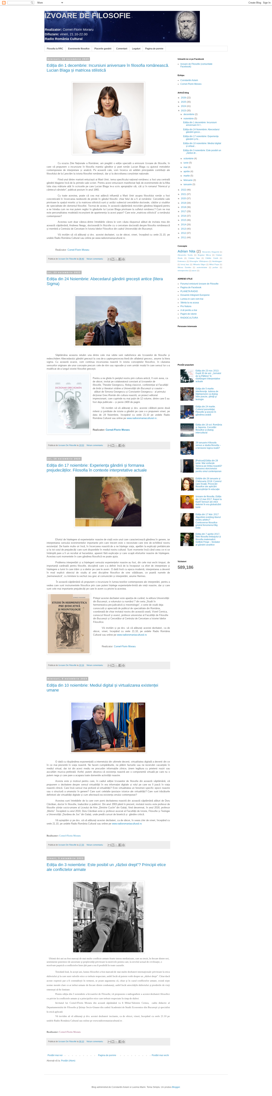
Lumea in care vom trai (191, 299)
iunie (186, 162)
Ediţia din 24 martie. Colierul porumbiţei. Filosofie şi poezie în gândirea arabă (206, 410)
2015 (184, 220)
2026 (184, 97)
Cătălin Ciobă (211, 258)
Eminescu (182, 261)
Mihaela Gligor (199, 264)
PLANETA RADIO (189, 291)
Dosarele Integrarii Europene (195, 295)
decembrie (189, 114)
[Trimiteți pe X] (116, 259)
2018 (184, 207)
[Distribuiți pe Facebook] (120, 259)
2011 (184, 237)
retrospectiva (183, 271)
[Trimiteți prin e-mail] (109, 259)
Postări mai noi (55, 1055)
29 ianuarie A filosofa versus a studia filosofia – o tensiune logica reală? (208, 445)
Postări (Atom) (68, 1060)
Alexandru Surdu (185, 255)
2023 (184, 110)
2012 (184, 233)
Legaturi (136, 48)
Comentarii (121, 48)
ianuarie (188, 184)
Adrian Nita (186, 251)
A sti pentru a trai (188, 310)
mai (186, 167)
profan (215, 267)
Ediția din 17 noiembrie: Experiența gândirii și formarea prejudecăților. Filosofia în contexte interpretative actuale (97, 467)
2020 (184, 198)
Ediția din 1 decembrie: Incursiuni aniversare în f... (200, 123)
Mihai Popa (214, 264)
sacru (194, 271)
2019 (184, 203)
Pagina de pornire (154, 48)
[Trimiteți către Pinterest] (123, 259)
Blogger (176, 1087)
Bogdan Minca (204, 255)
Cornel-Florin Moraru (191, 84)
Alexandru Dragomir (210, 252)
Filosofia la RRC (55, 48)
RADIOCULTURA (189, 317)
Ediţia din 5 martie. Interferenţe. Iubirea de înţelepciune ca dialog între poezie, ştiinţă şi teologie (207, 394)
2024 (184, 106)
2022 (184, 189)
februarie (188, 180)
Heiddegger (217, 261)
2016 (184, 216)
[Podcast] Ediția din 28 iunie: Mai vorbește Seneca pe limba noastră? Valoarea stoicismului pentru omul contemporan (209, 466)
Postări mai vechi (160, 1055)
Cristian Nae (194, 258)
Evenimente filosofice (79, 48)
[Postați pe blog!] (113, 259)
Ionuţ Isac (185, 264)
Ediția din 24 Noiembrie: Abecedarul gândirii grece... (201, 130)
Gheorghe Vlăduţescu (199, 261)
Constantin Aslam (189, 80)
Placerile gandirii (102, 48)
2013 (184, 229)
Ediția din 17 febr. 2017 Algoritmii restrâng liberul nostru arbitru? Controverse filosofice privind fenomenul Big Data (208, 521)
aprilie (187, 171)
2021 (184, 194)
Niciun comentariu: (95, 259)
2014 (184, 224)
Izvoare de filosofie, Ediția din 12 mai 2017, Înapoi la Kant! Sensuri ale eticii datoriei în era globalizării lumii (209, 502)
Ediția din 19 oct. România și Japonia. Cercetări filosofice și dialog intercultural (209, 428)
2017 (184, 211)
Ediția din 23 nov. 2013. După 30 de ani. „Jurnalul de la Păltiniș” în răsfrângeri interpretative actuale (208, 376)
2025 (184, 102)
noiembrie (189, 118)
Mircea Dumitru (184, 267)
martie (187, 175)
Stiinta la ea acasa (189, 302)
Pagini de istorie (188, 314)
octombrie (189, 158)
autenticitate (202, 267)
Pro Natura (185, 306)
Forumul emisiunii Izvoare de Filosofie (199, 283)
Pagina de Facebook (190, 287)
